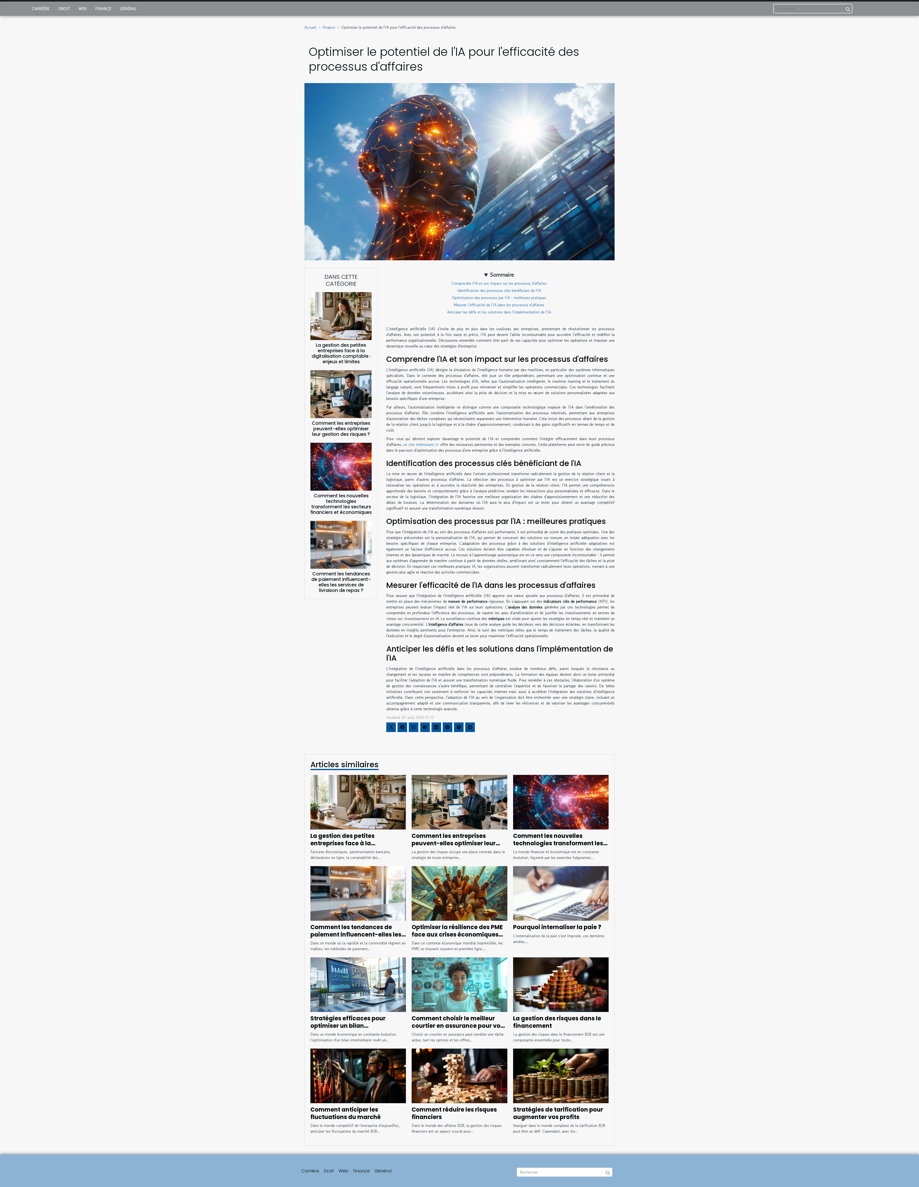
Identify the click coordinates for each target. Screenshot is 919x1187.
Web (82, 8)
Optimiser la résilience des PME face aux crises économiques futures (457, 934)
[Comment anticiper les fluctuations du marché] (358, 1075)
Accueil (310, 27)
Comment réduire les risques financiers (454, 1113)
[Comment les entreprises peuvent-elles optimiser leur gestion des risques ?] (341, 393)
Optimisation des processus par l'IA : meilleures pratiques (499, 298)
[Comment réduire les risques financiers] (459, 1075)
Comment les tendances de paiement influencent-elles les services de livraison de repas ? (341, 582)
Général (128, 8)
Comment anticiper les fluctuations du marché (345, 1113)
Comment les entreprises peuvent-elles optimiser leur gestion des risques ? (341, 428)
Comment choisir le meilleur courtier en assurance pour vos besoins (458, 1025)
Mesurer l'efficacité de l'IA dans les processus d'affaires (499, 305)
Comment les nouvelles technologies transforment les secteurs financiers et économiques (341, 504)
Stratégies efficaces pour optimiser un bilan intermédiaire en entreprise (351, 1025)
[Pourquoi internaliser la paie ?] (561, 893)
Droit (64, 8)
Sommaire (502, 274)
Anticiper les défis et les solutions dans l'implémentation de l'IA (499, 312)
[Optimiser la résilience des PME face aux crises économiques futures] (459, 893)
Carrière (41, 8)
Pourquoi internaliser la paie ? (557, 927)
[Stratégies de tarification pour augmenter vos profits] (561, 1075)
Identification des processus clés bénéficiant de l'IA (499, 290)
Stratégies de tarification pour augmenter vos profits (558, 1113)
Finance (103, 8)
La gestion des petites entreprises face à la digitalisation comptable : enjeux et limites (341, 353)
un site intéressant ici (421, 444)
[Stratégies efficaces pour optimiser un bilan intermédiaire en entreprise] (358, 984)
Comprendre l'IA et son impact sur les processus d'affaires (499, 283)
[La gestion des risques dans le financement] (561, 984)
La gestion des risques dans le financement (557, 1021)
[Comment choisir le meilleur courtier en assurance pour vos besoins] (459, 984)
